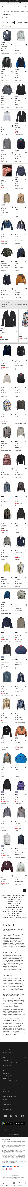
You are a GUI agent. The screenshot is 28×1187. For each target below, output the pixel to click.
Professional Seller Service (10, 1081)
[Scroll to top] (24, 890)
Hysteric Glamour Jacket (13, 909)
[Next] (18, 890)
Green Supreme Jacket (13, 913)
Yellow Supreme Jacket (13, 915)
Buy (3, 1057)
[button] (25, 7)
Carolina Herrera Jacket (13, 899)
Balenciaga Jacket (18, 896)
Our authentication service (10, 1063)
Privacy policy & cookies (13, 1134)
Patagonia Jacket (17, 911)
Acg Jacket (6, 911)
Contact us (5, 1091)
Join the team (6, 1107)
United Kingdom (9, 1177)
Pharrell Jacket (6, 896)
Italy (16, 1178)
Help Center (5, 1089)
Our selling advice (7, 1076)
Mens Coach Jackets (13, 901)
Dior (8, 11)
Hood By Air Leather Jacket (13, 907)
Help (3, 1086)
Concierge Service (7, 1052)
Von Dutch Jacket (20, 917)
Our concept (6, 1050)
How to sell (5, 1073)
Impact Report (6, 1104)
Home (3, 11)
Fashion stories (6, 1109)
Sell (3, 1070)
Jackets (23, 11)
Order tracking (6, 1060)
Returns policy (6, 1065)
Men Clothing (15, 11)
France (4, 1177)
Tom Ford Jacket (7, 917)
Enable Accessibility (14, 1)
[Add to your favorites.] (12, 45)
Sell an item (5, 1078)
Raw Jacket (13, 905)
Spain (12, 1178)
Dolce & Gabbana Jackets (13, 903)
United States (17, 1177)
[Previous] (9, 890)
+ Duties (6, 212)
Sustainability (6, 1102)
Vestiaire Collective (9, 1096)
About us (5, 1099)
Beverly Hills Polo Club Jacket (13, 897)
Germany (22, 1177)
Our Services (6, 1047)
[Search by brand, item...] (3, 6)
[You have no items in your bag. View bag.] (25, 7)
